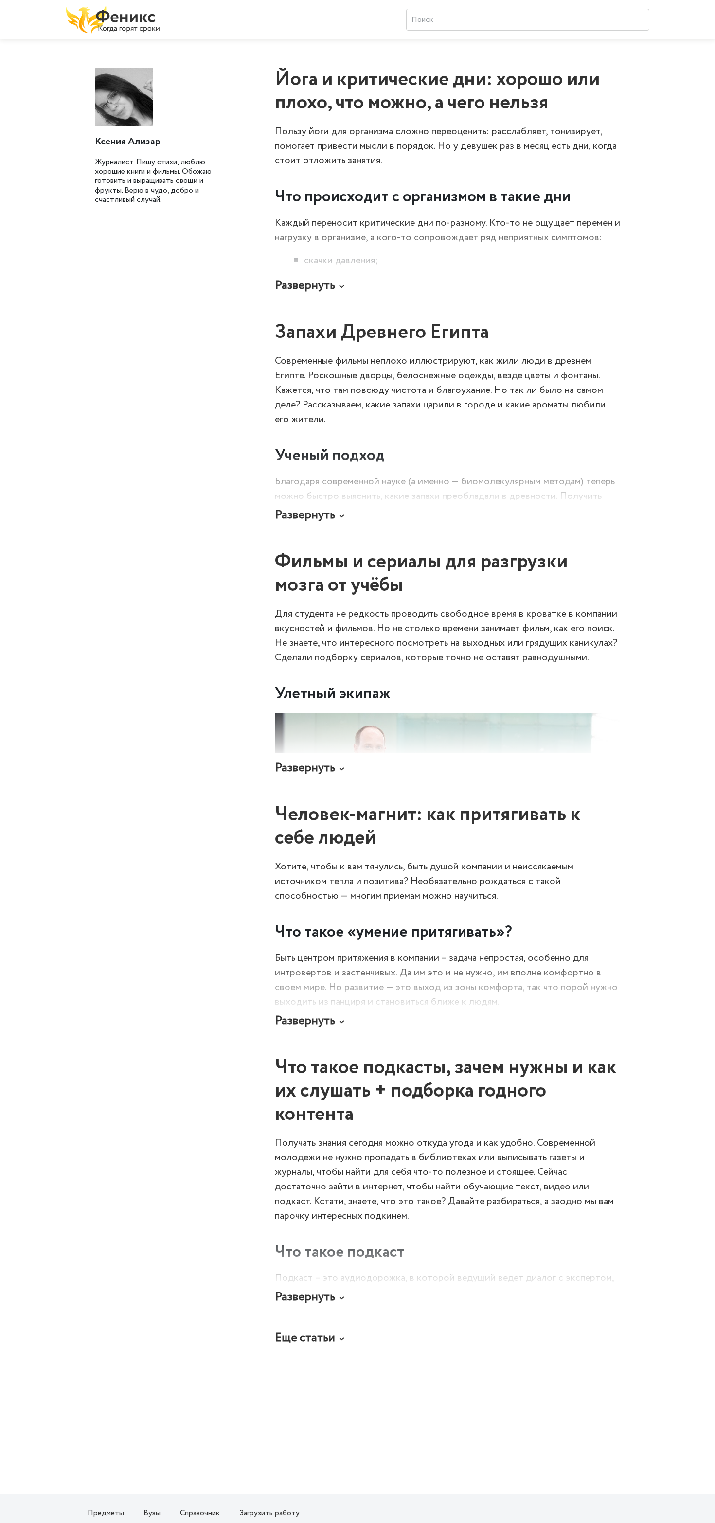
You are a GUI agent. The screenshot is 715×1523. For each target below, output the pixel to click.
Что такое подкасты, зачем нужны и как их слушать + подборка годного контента (445, 1091)
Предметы (106, 1513)
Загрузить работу (269, 1513)
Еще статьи (305, 1337)
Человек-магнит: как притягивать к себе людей (427, 826)
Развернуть (305, 285)
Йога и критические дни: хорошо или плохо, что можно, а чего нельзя (437, 91)
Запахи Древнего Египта (382, 332)
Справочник (200, 1513)
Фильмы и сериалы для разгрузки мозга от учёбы (421, 574)
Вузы (152, 1513)
